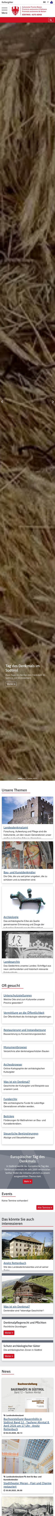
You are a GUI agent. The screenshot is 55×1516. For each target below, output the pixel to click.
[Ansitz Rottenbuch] (27, 1245)
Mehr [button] (27, 1181)
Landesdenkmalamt (16, 827)
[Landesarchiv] (27, 944)
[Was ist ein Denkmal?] (27, 1289)
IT (48, 2)
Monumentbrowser (15, 1047)
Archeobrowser (13, 1064)
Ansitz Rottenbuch (15, 1263)
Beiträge (9, 1116)
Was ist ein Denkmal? (17, 1081)
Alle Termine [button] (44, 1207)
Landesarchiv (12, 961)
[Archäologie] (27, 899)
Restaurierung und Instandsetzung (25, 1030)
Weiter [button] (10, 684)
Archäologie (11, 917)
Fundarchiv (10, 1099)
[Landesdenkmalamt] (27, 810)
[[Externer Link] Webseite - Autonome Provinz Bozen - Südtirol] (29, 10)
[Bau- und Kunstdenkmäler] (27, 854)
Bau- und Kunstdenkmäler (20, 872)
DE (44, 2)
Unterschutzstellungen (18, 995)
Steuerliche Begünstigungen (21, 1133)
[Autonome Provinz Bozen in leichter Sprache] (51, 2)
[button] (2, 402)
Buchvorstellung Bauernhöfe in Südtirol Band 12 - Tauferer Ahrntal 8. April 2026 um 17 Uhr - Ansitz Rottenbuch (27, 1424)
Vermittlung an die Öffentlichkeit (24, 1012)
